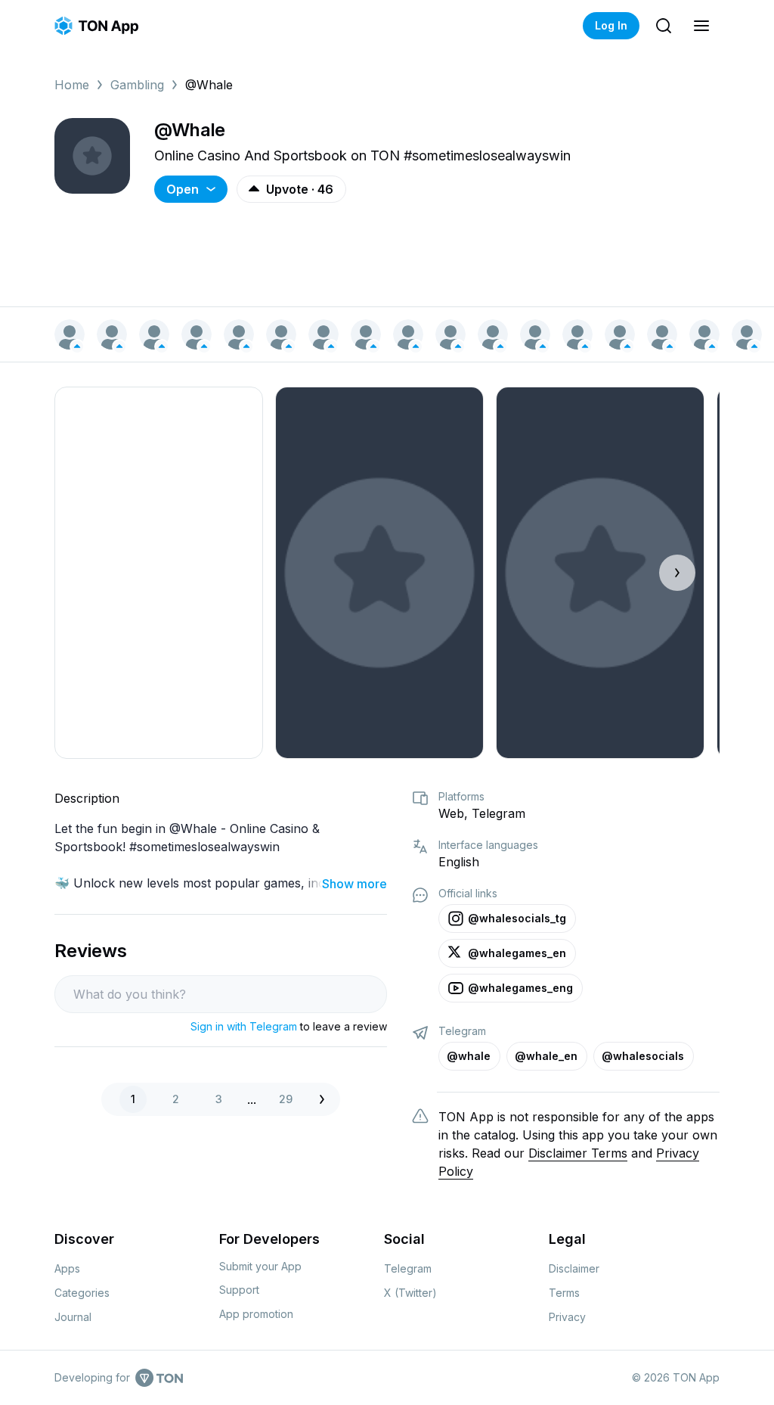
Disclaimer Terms (577, 1153)
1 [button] (133, 1099)
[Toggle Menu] (701, 26)
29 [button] (286, 1099)
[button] (325, 1099)
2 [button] (175, 1099)
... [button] (251, 1099)
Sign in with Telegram (243, 1026)
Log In (611, 25)
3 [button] (218, 1099)
